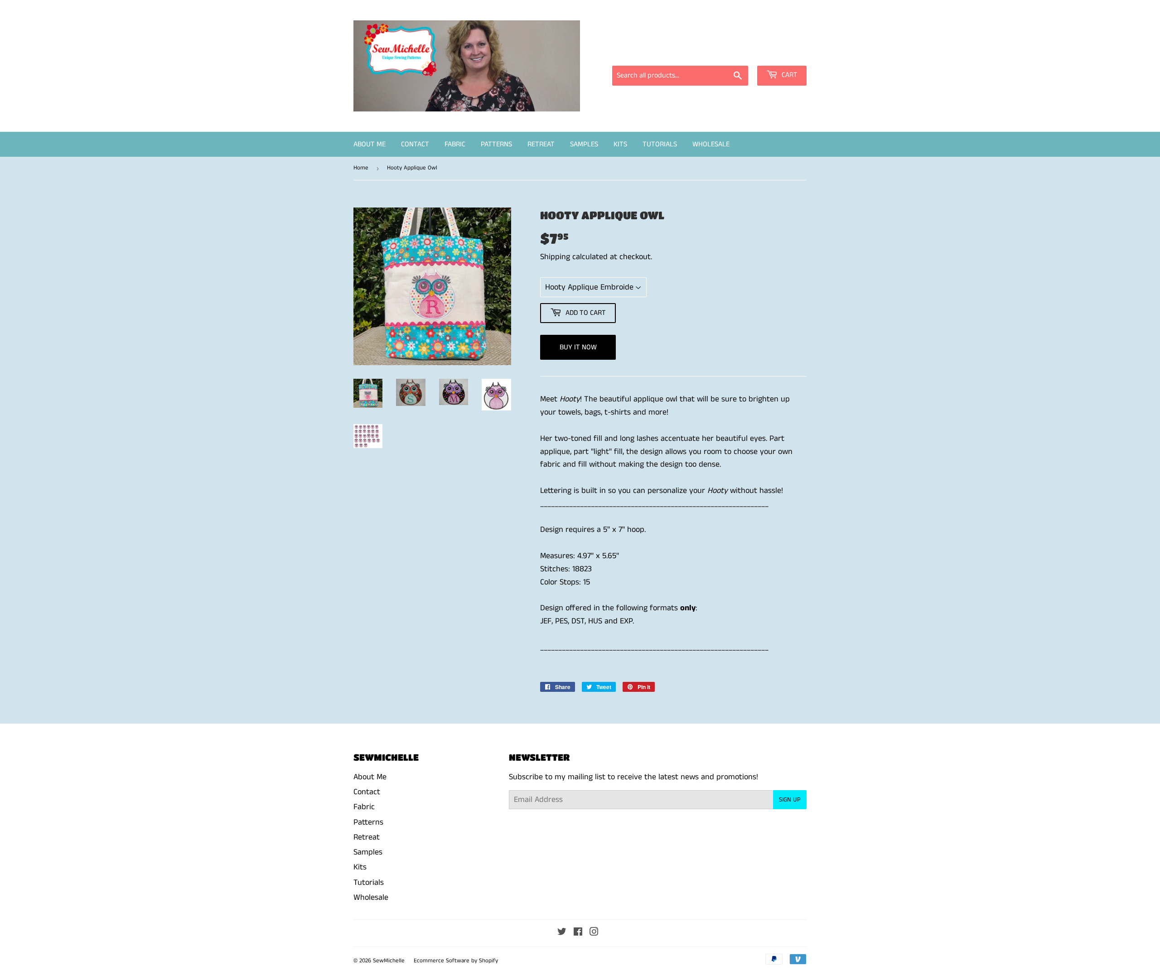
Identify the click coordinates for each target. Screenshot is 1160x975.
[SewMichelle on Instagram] (594, 933)
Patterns (496, 144)
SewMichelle (389, 960)
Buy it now (578, 347)
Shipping (555, 257)
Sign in (725, 53)
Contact (415, 144)
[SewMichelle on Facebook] (578, 933)
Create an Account (778, 53)
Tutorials (660, 144)
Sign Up (790, 799)
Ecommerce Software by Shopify (456, 960)
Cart (789, 75)
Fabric (455, 144)
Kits (620, 144)
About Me (369, 144)
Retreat (541, 144)
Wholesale (711, 144)
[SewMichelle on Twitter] (561, 933)
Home (360, 168)
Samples (584, 144)
